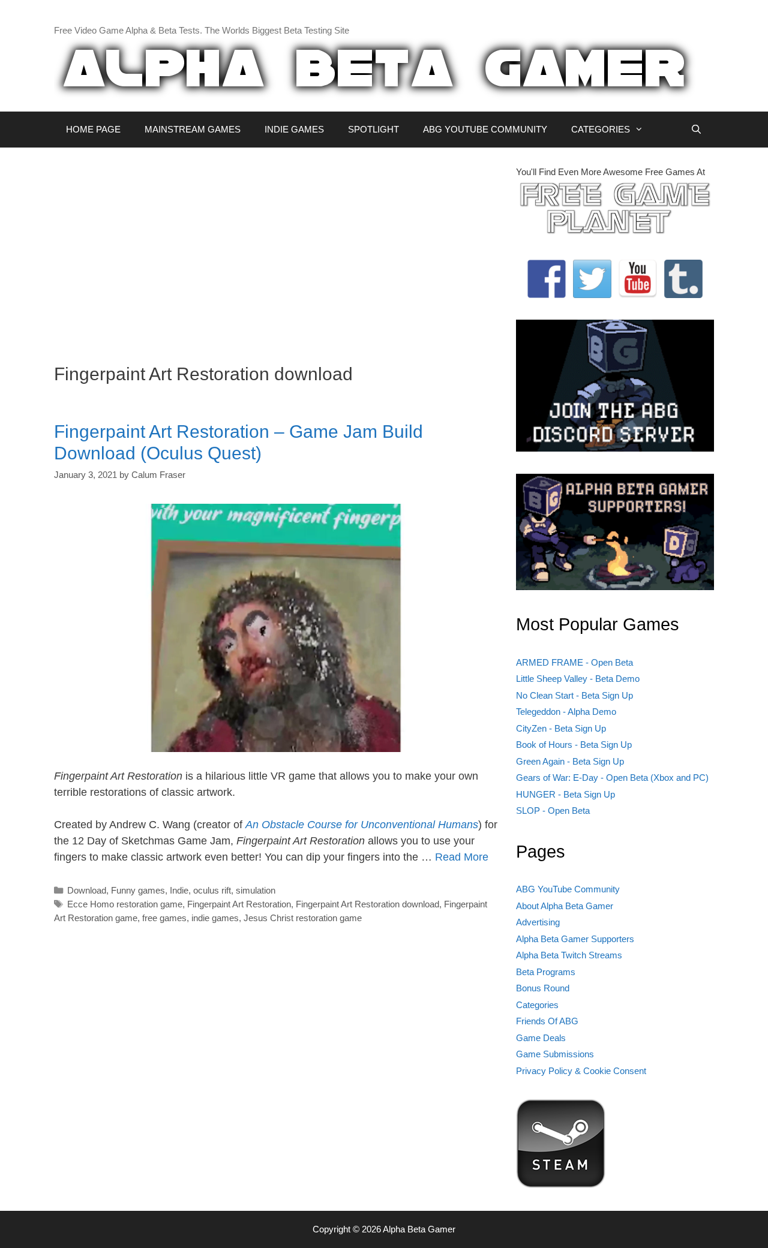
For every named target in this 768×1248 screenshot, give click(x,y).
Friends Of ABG (547, 1021)
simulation (255, 890)
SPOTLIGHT (373, 129)
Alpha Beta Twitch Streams (569, 955)
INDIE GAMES (294, 129)
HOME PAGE (93, 129)
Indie (179, 890)
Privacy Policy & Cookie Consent (581, 1071)
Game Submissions (555, 1054)
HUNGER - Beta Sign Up (565, 794)
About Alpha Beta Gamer (564, 906)
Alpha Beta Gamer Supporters (575, 939)
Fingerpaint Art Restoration (239, 904)
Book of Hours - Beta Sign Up (574, 744)
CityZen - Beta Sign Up (561, 728)
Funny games (138, 890)
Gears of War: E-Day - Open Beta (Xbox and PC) (612, 777)
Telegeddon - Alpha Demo (566, 711)
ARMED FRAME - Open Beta (574, 662)
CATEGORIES (600, 129)
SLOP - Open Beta (553, 810)
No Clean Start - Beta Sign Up (574, 695)
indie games (215, 918)
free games (164, 918)
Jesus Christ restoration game (303, 918)
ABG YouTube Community (568, 889)
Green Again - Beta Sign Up (570, 761)
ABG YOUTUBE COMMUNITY (485, 129)
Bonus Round (542, 988)
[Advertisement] (276, 249)
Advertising (538, 922)
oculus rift (212, 890)
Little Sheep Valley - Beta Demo (578, 678)
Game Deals (541, 1038)
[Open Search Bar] (696, 130)
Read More (461, 857)
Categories (537, 1005)
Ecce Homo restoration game (124, 904)
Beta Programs (545, 972)
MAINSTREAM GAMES (193, 129)
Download (86, 890)
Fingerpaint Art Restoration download (367, 904)
